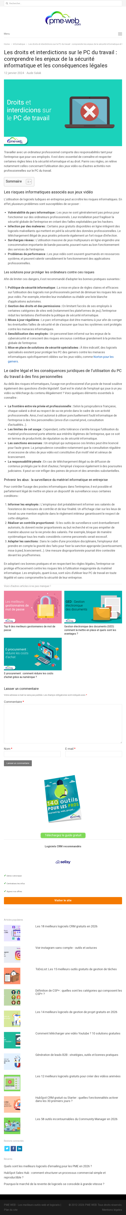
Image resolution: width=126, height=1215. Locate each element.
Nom (8, 749)
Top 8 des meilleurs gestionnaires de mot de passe (29, 628)
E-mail (70, 749)
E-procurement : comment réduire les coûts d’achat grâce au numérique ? (28, 675)
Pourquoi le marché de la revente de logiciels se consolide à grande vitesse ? (54, 1184)
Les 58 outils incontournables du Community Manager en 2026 (76, 1119)
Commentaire (14, 702)
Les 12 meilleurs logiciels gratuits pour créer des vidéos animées (78, 1076)
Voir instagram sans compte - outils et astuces (66, 948)
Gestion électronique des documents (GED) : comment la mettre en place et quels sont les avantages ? (90, 630)
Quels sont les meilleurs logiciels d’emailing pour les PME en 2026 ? (48, 1166)
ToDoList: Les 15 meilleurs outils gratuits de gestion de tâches (76, 969)
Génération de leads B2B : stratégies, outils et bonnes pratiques (76, 1055)
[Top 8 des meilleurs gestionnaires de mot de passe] (33, 593)
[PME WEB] (63, 18)
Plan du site (11, 1210)
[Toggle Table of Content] (27, 182)
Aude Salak (34, 73)
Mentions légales (112, 1210)
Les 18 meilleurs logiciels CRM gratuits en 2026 (66, 926)
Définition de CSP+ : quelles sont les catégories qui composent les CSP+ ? (78, 992)
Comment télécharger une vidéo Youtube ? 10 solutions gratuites (77, 1033)
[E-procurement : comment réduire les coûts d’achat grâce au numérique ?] (33, 640)
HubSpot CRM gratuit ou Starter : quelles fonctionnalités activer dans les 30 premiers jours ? (76, 1099)
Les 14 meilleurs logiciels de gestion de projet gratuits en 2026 (76, 1012)
